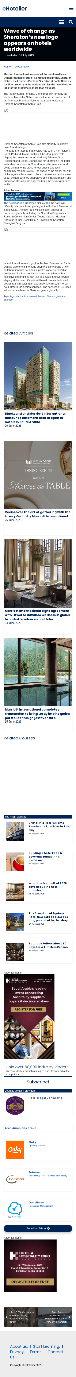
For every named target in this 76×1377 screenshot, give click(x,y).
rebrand (61, 296)
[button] (71, 8)
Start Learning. (46, 1346)
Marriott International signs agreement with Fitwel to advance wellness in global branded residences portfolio (37, 615)
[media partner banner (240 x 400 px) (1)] (29, 1057)
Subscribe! (38, 1082)
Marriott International (26, 296)
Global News (22, 66)
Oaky (32, 1142)
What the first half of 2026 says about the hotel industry (48, 886)
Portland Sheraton (47, 296)
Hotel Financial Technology (54, 1176)
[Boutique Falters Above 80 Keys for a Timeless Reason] (15, 952)
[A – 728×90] (38, 199)
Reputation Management (41, 1206)
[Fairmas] (15, 1180)
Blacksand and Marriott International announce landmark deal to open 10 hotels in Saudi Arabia (35, 417)
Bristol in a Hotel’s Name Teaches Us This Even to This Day (49, 826)
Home (7, 66)
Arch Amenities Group (21, 1128)
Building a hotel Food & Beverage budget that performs (45, 856)
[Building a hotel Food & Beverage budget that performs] (15, 861)
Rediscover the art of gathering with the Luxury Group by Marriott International (38, 514)
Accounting (34, 1176)
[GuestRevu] (15, 1210)
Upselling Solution (37, 1145)
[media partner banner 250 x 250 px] (30, 1291)
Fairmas (35, 1172)
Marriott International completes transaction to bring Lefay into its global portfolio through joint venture (37, 713)
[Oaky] (15, 1150)
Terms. (36, 1351)
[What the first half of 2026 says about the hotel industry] (15, 892)
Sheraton (8, 299)
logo (12, 296)
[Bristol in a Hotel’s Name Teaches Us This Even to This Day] (15, 831)
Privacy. (17, 1351)
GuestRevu (36, 1202)
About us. (19, 1346)
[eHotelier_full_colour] (15, 8)
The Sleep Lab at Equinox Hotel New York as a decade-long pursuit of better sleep (49, 917)
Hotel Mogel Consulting (45, 1098)
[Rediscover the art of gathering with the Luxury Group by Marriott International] (38, 475)
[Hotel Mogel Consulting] (15, 1105)
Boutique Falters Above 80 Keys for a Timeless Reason (48, 945)
